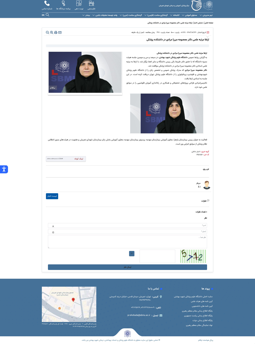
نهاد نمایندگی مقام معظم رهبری (199, 325)
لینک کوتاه (79, 158)
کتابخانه (176, 15)
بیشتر (87, 15)
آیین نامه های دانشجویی (202, 306)
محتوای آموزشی (191, 15)
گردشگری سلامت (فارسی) (157, 15)
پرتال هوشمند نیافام (205, 340)
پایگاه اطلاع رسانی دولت (202, 320)
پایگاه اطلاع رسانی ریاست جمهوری (198, 315)
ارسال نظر (127, 267)
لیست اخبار (52, 196)
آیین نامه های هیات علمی (201, 301)
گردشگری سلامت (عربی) (132, 15)
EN (43, 15)
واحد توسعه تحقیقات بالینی (106, 15)
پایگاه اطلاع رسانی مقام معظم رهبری (197, 311)
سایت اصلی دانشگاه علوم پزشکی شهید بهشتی (193, 296)
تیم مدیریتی (207, 15)
